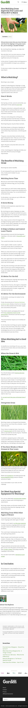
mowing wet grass (19, 373)
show (10, 36)
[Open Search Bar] (18, 2)
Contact (5, 689)
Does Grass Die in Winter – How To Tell (13, 662)
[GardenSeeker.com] (5, 2)
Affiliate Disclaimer (8, 694)
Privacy (5, 691)
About (4, 687)
